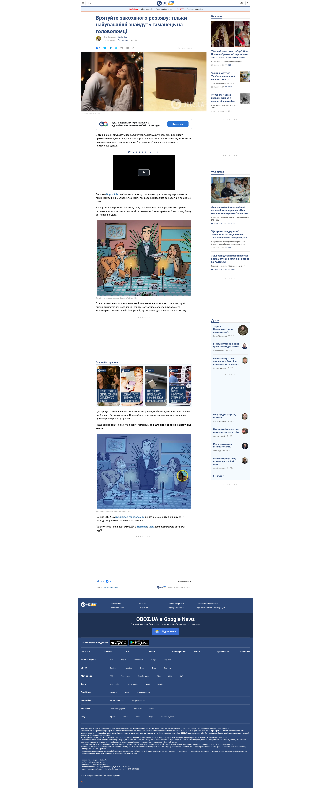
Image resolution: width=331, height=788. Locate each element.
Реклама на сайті (117, 608)
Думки (215, 320)
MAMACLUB (137, 709)
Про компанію (115, 604)
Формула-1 (168, 668)
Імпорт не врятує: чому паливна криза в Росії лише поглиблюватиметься (224, 461)
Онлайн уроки (143, 676)
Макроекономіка (138, 701)
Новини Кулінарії (143, 692)
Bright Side (112, 194)
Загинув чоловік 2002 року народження (228, 266)
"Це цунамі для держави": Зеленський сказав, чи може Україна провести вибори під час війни (229, 234)
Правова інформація (176, 604)
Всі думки (217, 476)
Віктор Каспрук (218, 351)
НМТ (181, 676)
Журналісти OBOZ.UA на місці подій (211, 608)
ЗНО (170, 676)
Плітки (125, 717)
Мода (150, 717)
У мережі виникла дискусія (222, 83)
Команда (142, 604)
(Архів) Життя (123, 37)
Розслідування (179, 651)
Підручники (125, 676)
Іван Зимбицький (219, 422)
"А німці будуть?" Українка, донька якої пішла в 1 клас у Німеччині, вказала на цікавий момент (223, 76)
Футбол (113, 668)
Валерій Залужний (220, 336)
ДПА (158, 676)
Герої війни (133, 9)
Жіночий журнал (167, 717)
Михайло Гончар (219, 468)
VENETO (180, 9)
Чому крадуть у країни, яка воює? (224, 416)
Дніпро (153, 660)
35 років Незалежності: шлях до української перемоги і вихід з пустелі (223, 329)
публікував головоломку (129, 516)
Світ (128, 651)
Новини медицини (117, 709)
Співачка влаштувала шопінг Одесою (227, 62)
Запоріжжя (138, 660)
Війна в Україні (147, 9)
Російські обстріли (195, 9)
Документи (143, 608)
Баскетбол (127, 668)
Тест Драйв (114, 684)
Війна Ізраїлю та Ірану (165, 9)
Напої (127, 692)
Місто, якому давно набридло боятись (222, 445)
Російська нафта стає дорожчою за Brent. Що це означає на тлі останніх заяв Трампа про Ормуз (226, 361)
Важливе (216, 16)
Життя (152, 651)
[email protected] (111, 769)
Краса (138, 717)
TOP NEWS (217, 172)
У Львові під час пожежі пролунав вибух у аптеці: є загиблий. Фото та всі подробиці (230, 258)
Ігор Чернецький (219, 436)
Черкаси (167, 660)
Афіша (112, 717)
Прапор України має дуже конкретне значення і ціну (226, 430)
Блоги (197, 651)
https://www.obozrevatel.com (166, 728)
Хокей (142, 668)
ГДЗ (111, 676)
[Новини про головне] (161, 588)
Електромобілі (132, 684)
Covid (151, 709)
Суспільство (223, 651)
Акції (148, 684)
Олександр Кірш (219, 451)
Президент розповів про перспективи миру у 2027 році (230, 218)
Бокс (154, 668)
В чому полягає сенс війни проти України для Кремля (226, 345)
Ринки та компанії (117, 701)
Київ (111, 660)
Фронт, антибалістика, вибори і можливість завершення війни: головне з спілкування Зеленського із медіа (230, 210)
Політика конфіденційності (207, 604)
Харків (123, 660)
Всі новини (245, 651)
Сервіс (160, 684)
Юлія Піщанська (110, 37)
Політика (108, 651)
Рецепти (113, 692)
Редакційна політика (111, 587)
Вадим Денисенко (219, 368)
